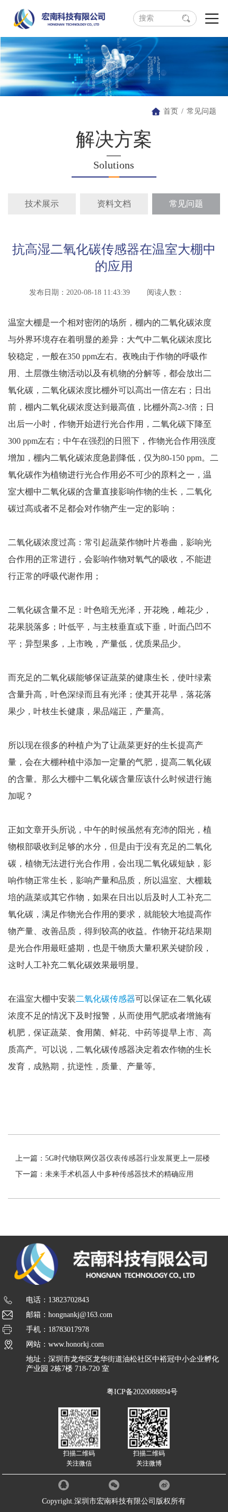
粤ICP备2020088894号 (142, 1392)
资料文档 (114, 203)
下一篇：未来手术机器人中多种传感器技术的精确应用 (104, 1174)
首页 (170, 111)
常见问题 (201, 111)
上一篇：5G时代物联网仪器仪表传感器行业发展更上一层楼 (112, 1158)
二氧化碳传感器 (105, 998)
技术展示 (42, 203)
